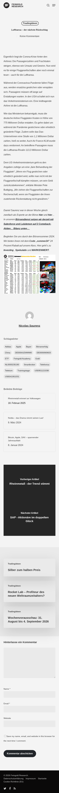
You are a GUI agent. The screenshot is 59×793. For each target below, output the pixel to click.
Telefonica (44, 364)
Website (7, 718)
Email (7, 703)
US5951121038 (42, 370)
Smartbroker (29, 364)
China (7, 352)
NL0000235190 (12, 364)
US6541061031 (12, 376)
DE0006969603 (44, 352)
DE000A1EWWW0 (23, 352)
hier (41, 215)
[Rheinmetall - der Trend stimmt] (30, 482)
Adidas (8, 347)
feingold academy (22, 358)
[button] (53, 5)
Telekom (9, 370)
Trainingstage (23, 370)
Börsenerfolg (42, 347)
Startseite (41, 778)
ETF (7, 358)
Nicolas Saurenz (29, 325)
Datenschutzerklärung (13, 778)
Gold (37, 358)
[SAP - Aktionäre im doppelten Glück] (30, 518)
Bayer (28, 347)
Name (7, 689)
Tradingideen (30, 23)
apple (18, 347)
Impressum (30, 778)
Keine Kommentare (29, 36)
